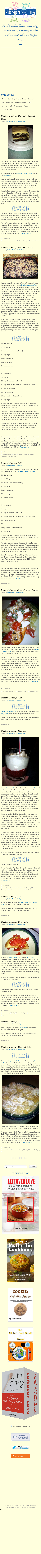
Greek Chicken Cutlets (8, 711)
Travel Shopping (7, 109)
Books (4, 99)
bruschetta (30, 957)
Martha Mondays (21, 121)
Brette (9, 121)
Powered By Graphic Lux (28, 1507)
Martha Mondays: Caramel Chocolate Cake (18, 117)
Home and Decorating (23, 102)
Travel (26, 106)
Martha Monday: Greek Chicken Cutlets (19, 590)
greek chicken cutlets (9, 691)
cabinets (35, 788)
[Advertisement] (20, 70)
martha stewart (35, 241)
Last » (26, 1158)
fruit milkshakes (25, 888)
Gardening (31, 99)
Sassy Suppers (13, 957)
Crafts (18, 99)
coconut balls (6, 1149)
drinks (11, 888)
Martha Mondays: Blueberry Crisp (17, 247)
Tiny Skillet (5, 713)
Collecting (11, 99)
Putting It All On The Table (17, 1505)
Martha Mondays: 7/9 (11, 896)
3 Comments (6, 1010)
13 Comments (6, 885)
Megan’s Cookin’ (8, 175)
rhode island (29, 890)
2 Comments (6, 1147)
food (15, 454)
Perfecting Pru (10, 788)
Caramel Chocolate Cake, (24, 173)
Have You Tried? (8, 102)
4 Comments (6, 238)
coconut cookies (17, 1149)
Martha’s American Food (29, 285)
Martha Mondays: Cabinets (13, 730)
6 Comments (6, 452)
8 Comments (6, 688)
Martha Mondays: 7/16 (11, 697)
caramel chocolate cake (9, 241)
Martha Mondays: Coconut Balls (16, 1046)
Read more (26, 233)
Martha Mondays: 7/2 (11, 1021)
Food (24, 99)
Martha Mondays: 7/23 (11, 463)
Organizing (18, 106)
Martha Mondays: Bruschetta (14, 921)
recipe (14, 456)
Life (11, 106)
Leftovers (5, 106)
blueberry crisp (7, 454)
